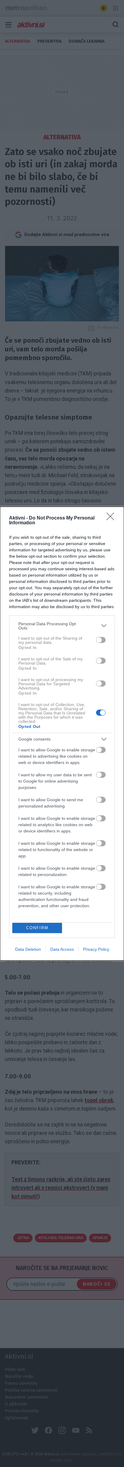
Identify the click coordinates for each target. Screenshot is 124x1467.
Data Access (62, 949)
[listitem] (62, 626)
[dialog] (62, 734)
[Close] (112, 518)
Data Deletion (28, 949)
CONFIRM (37, 928)
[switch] (101, 640)
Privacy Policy (96, 949)
